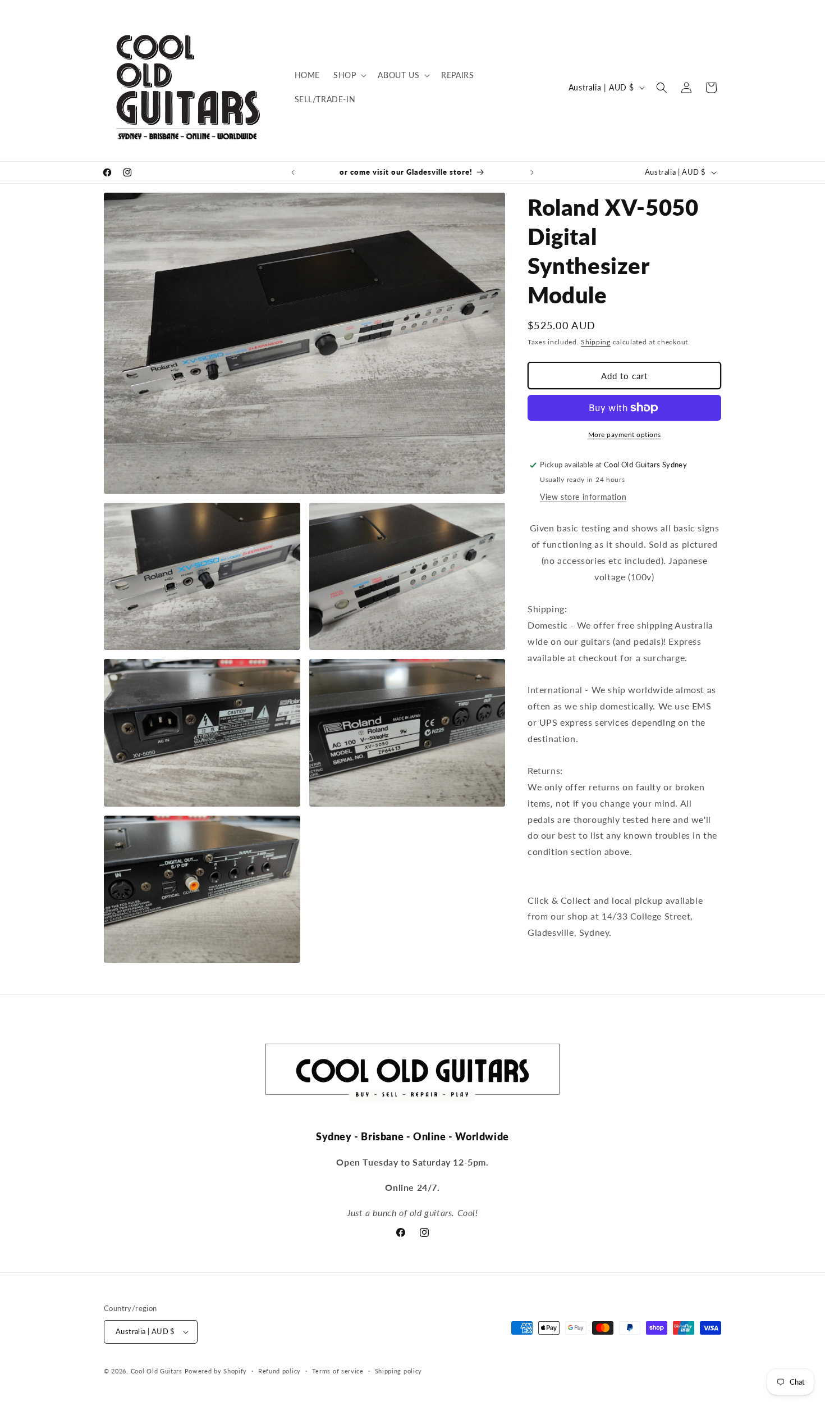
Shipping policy (399, 1371)
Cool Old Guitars (156, 1371)
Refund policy (279, 1371)
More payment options (624, 434)
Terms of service (338, 1371)
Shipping (596, 342)
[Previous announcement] (293, 172)
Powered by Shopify (216, 1371)
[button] (349, 75)
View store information (583, 497)
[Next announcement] (532, 172)
